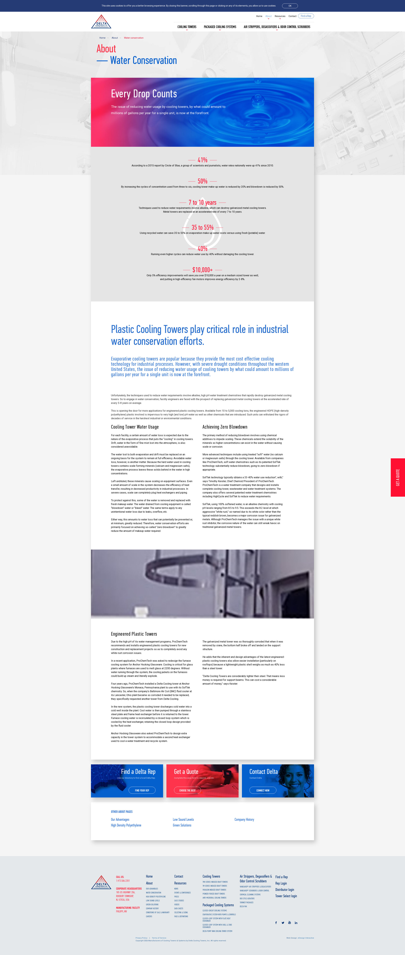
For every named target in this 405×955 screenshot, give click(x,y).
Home (259, 16)
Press (176, 896)
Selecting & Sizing (181, 912)
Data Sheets (178, 908)
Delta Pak (243, 906)
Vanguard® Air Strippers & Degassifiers (255, 886)
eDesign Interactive (306, 938)
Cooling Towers (187, 27)
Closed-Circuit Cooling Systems (215, 910)
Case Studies (179, 900)
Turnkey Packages (246, 902)
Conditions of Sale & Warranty (157, 912)
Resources (280, 16)
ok (290, 6)
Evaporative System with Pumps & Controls (219, 914)
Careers (149, 916)
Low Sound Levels (183, 819)
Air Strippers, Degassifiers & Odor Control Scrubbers (277, 27)
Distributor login (284, 889)
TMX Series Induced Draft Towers (215, 882)
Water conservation (133, 38)
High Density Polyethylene (126, 825)
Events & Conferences (182, 893)
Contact (292, 16)
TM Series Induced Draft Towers (215, 886)
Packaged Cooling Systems (220, 27)
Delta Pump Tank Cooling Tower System (217, 931)
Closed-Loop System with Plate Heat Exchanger (216, 919)
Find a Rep (281, 877)
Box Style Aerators (247, 898)
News (176, 889)
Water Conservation (153, 893)
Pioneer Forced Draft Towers (214, 894)
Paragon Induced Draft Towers (214, 890)
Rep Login (281, 883)
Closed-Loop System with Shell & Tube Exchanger (217, 926)
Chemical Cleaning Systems (250, 894)
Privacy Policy (141, 938)
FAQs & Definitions (181, 916)
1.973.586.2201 (123, 880)
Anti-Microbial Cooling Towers (214, 898)
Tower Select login (286, 896)
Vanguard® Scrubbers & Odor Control (254, 890)
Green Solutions (182, 825)
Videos (176, 904)
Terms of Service (159, 938)
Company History (244, 819)
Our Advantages (120, 819)
